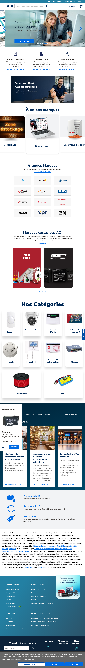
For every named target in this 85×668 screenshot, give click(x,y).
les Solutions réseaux (63, 549)
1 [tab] (39, 292)
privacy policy (52, 654)
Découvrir (42, 243)
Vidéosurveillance (39, 546)
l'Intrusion (50, 546)
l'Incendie (12, 549)
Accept (54, 664)
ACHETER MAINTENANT (42, 172)
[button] (83, 334)
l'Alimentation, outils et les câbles (15, 551)
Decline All (74, 664)
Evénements (28, 567)
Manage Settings (31, 664)
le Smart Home (61, 546)
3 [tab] (46, 292)
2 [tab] (42, 292)
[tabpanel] (26, 268)
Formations (42, 567)
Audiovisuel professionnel (44, 549)
